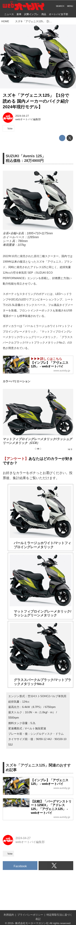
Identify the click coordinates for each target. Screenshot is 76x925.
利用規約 (9, 914)
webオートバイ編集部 (28, 119)
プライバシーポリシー (30, 914)
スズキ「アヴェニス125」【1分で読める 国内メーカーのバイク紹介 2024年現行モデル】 (36, 101)
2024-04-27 (22, 115)
